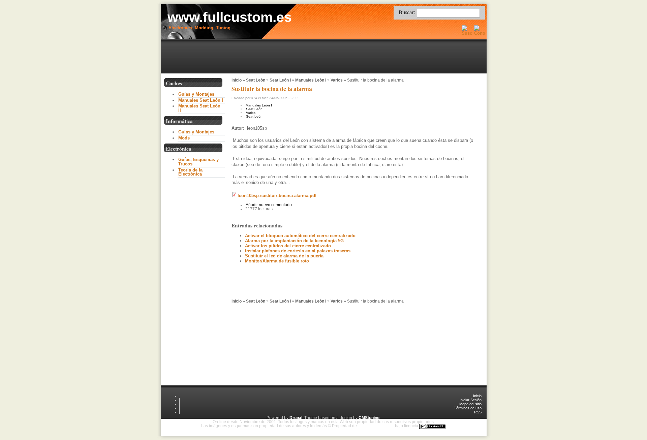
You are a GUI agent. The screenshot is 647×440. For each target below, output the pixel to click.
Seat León (255, 80)
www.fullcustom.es (229, 17)
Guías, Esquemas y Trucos (198, 161)
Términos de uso (468, 408)
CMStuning (369, 418)
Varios (337, 80)
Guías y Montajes (196, 94)
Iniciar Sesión (471, 400)
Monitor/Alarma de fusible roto (277, 260)
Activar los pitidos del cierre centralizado (288, 245)
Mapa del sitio (470, 404)
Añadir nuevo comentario (269, 205)
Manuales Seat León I (200, 100)
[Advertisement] (325, 57)
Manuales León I (310, 80)
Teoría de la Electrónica (190, 172)
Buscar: (408, 12)
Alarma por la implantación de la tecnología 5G (294, 240)
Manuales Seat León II (199, 108)
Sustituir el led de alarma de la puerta (284, 255)
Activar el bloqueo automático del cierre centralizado (300, 235)
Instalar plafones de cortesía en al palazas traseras (297, 250)
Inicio (237, 80)
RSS (478, 412)
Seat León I (280, 80)
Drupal (295, 418)
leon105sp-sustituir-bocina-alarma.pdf (277, 195)
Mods (184, 137)
